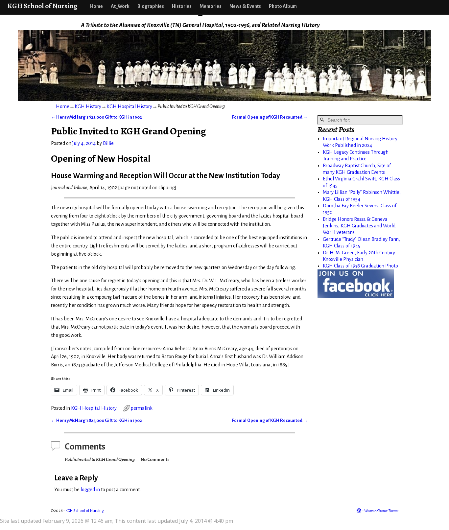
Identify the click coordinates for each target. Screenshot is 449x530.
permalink (142, 408)
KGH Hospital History (129, 106)
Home (96, 6)
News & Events (245, 6)
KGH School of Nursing (42, 6)
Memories (211, 6)
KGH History (88, 106)
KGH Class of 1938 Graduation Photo (360, 265)
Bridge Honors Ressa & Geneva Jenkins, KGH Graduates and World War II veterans (359, 226)
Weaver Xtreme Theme (381, 511)
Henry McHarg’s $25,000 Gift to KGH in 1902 (96, 117)
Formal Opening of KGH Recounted (270, 117)
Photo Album (283, 6)
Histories (182, 6)
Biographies (150, 6)
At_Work (120, 6)
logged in (90, 489)
